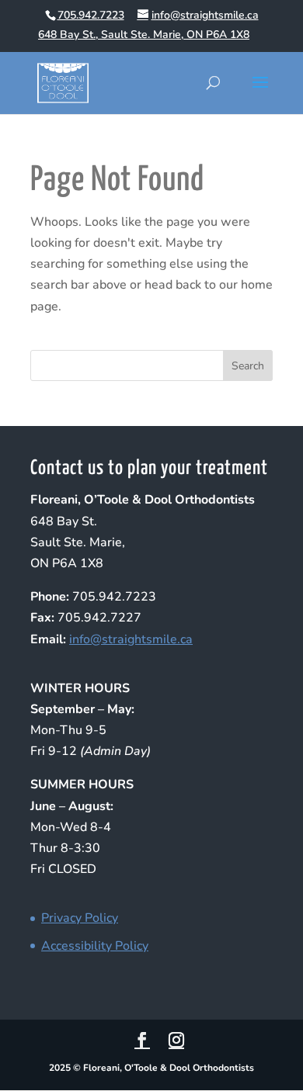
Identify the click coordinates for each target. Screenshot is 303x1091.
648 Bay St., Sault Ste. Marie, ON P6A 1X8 (143, 34)
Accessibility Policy (94, 945)
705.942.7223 (90, 15)
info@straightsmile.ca (131, 639)
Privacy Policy (79, 917)
